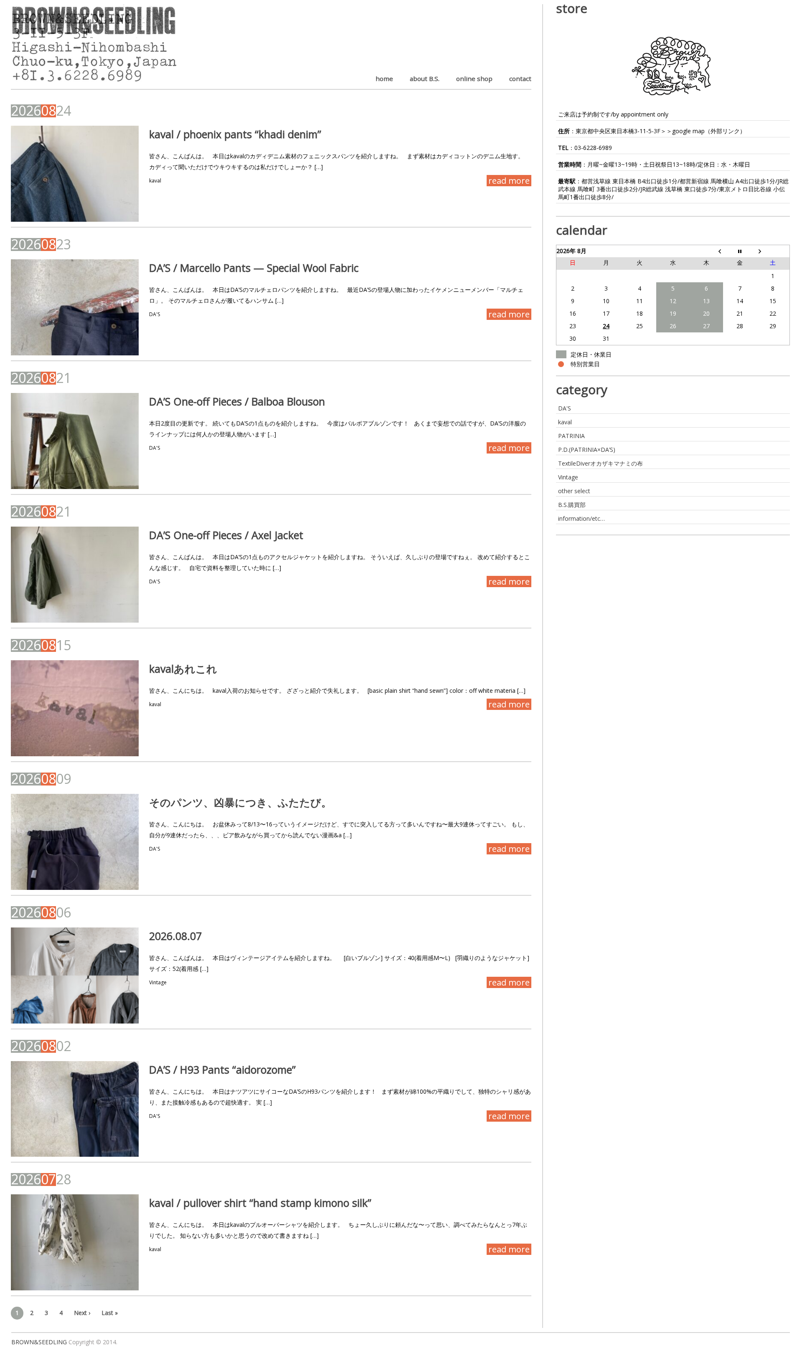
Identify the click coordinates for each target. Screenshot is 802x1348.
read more (509, 180)
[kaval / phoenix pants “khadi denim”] (75, 174)
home (384, 78)
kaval (155, 180)
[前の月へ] (706, 251)
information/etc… (581, 518)
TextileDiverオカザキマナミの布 (600, 463)
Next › (82, 1313)
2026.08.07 (175, 936)
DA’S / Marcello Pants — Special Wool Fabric (254, 268)
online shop (474, 78)
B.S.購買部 (572, 505)
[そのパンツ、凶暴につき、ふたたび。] (75, 842)
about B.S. (424, 78)
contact (520, 78)
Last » (110, 1313)
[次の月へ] (773, 251)
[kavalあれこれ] (75, 708)
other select (574, 491)
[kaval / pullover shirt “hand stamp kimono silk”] (75, 1242)
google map (688, 131)
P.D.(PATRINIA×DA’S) (586, 450)
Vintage (158, 982)
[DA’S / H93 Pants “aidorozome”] (75, 1109)
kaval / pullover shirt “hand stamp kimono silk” (260, 1203)
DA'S (154, 314)
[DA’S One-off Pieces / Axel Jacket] (75, 575)
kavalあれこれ (183, 668)
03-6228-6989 (593, 148)
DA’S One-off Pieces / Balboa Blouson (237, 401)
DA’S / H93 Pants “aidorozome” (222, 1069)
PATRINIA (571, 436)
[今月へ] (739, 251)
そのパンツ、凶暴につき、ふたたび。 (240, 802)
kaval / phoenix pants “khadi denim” (235, 134)
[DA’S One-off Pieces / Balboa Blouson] (75, 441)
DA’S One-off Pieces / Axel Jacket (226, 535)
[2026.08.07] (75, 975)
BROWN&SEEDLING (39, 1342)
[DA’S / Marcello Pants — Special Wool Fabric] (75, 307)
